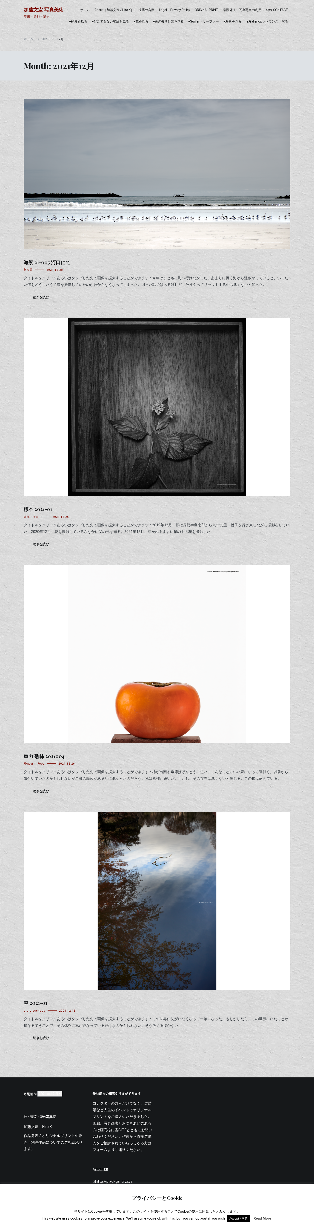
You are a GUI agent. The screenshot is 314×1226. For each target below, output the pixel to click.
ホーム (85, 10)
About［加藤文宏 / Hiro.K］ (114, 10)
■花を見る (141, 21)
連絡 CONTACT (277, 10)
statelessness (34, 1010)
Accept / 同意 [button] (238, 1218)
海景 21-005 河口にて (47, 262)
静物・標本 (31, 516)
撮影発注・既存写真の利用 (242, 10)
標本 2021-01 (38, 509)
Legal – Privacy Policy (174, 10)
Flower (28, 763)
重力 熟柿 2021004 (44, 756)
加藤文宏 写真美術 (44, 9)
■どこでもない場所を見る (110, 21)
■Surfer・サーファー (203, 21)
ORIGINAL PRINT (206, 10)
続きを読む (41, 297)
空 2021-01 (35, 1002)
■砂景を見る (78, 21)
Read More (262, 1218)
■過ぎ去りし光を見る (168, 21)
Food (41, 763)
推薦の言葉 (146, 10)
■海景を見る (232, 21)
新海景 (28, 269)
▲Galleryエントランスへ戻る (267, 21)
